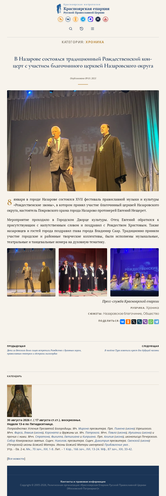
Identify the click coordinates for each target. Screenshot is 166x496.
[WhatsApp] (150, 321)
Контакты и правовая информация (83, 481)
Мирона (83, 428)
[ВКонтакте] (122, 321)
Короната (52, 432)
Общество (151, 313)
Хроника (95, 42)
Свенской (134, 440)
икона (130, 428)
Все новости (16, 458)
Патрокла (92, 432)
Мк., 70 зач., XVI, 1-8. (40, 449)
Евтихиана (71, 436)
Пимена (119, 428)
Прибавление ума (116, 445)
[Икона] (19, 416)
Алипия (109, 436)
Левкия (28, 432)
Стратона (42, 436)
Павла (112, 432)
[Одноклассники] (128, 321)
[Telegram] (156, 321)
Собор (11, 440)
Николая (60, 440)
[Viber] (145, 321)
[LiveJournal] (139, 321)
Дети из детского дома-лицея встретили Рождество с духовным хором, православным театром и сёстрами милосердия (44, 350)
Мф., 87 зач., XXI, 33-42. (117, 449)
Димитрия (102, 440)
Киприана (89, 436)
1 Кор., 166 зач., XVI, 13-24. (82, 449)
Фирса (18, 432)
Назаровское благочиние (122, 313)
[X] (133, 321)
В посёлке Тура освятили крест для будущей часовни (132, 348)
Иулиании (134, 432)
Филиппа (57, 436)
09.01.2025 (90, 78)
